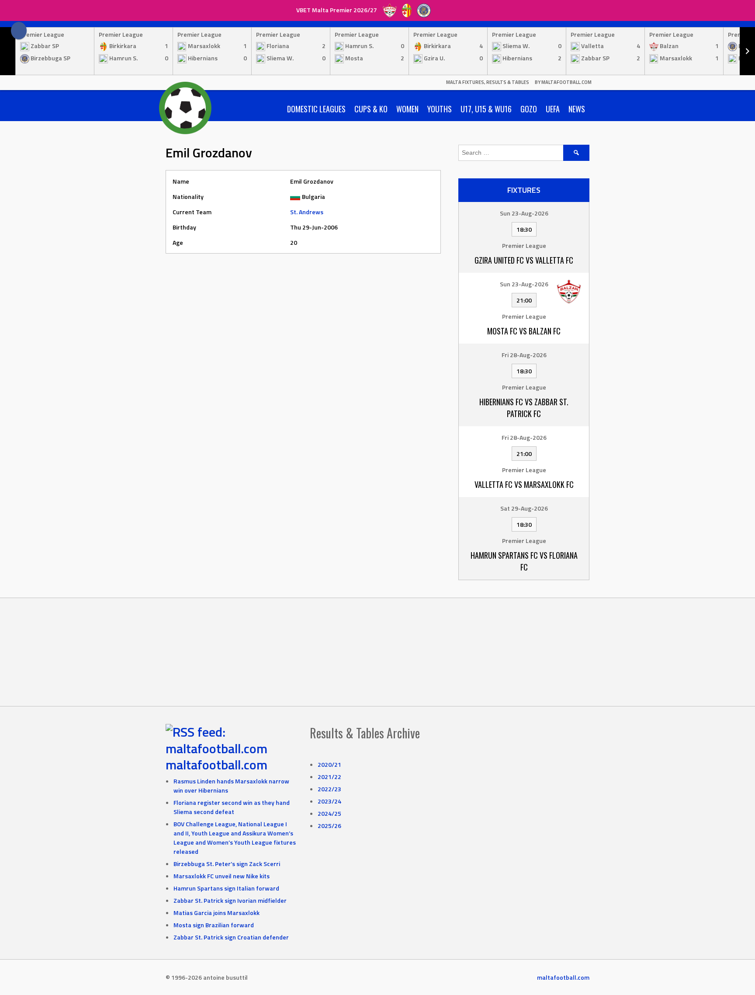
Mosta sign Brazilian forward (213, 924)
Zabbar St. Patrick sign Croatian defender (231, 937)
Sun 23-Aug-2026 (524, 213)
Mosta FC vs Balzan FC (524, 331)
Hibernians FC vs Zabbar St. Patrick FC (523, 407)
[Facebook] (19, 30)
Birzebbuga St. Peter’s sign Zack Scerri (226, 863)
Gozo (528, 109)
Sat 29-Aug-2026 (524, 508)
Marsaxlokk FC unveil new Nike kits (221, 875)
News (576, 109)
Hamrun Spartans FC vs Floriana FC (524, 561)
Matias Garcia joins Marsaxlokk (216, 912)
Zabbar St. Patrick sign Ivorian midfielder (230, 900)
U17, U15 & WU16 (486, 109)
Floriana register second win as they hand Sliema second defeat (231, 807)
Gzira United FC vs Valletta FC (523, 260)
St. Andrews (306, 211)
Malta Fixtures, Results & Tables (487, 82)
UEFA (553, 109)
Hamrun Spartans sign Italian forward (226, 888)
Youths (439, 109)
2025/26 (329, 825)
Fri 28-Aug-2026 (524, 354)
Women (407, 109)
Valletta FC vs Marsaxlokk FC (524, 484)
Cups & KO (371, 109)
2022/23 (329, 788)
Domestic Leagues (316, 109)
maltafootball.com (216, 765)
